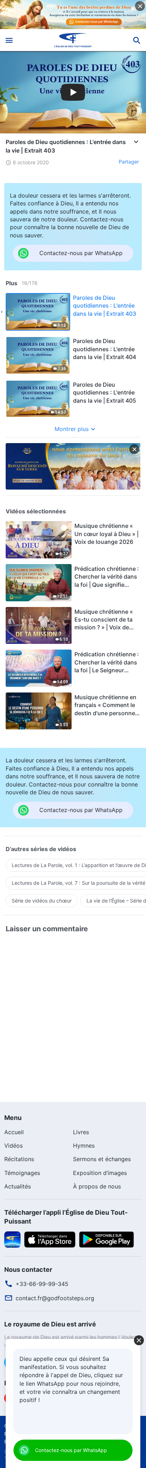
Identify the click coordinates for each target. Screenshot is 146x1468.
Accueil (14, 1132)
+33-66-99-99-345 (42, 1283)
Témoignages (22, 1172)
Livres (81, 1132)
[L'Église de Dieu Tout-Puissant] (73, 40)
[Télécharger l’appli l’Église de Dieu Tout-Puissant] (12, 1238)
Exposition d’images (100, 1172)
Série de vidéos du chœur (42, 901)
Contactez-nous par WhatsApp (71, 1450)
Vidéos (13, 1145)
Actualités (17, 1186)
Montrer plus (72, 428)
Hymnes (84, 1145)
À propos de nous (97, 1186)
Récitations (19, 1159)
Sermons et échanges (102, 1159)
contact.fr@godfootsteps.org (55, 1298)
